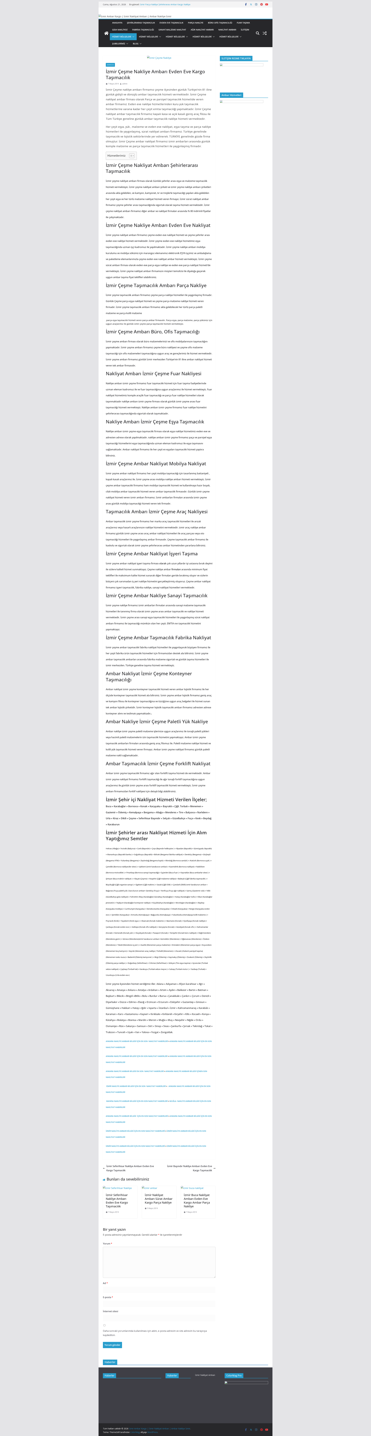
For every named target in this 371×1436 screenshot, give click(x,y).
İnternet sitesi (110, 1311)
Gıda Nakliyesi (120, 29)
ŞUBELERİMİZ (118, 43)
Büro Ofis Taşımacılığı (220, 22)
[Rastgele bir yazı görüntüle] (264, 33)
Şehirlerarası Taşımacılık (141, 22)
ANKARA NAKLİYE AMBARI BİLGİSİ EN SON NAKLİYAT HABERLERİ (135, 1071)
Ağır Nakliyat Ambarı (202, 29)
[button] (132, 37)
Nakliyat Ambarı (227, 29)
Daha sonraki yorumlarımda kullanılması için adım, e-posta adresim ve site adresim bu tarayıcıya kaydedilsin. (155, 1333)
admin (124, 84)
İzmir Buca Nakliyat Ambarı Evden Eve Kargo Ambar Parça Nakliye (197, 1200)
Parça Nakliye (195, 22)
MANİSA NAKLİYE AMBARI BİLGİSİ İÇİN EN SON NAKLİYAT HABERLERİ (137, 1101)
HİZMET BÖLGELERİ (121, 36)
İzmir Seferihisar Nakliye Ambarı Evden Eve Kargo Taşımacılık (130, 1168)
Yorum (107, 1243)
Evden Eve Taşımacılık (171, 22)
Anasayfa (117, 22)
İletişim (245, 29)
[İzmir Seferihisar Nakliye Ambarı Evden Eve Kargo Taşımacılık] (117, 1188)
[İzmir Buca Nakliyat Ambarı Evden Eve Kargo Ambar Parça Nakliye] (192, 1188)
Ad (105, 1283)
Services (110, 65)
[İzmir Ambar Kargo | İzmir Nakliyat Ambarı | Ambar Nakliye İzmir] (106, 33)
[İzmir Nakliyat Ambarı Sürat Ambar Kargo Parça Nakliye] (149, 1188)
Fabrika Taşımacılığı (143, 29)
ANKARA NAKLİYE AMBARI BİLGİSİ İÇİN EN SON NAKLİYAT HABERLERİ (137, 1041)
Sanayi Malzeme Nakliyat (172, 29)
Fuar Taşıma (243, 22)
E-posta (108, 1297)
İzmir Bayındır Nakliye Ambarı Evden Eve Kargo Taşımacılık (189, 1168)
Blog (135, 43)
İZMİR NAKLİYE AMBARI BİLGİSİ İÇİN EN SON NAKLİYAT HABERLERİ (136, 1086)
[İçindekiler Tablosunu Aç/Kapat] (130, 155)
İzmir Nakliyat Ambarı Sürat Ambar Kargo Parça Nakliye (158, 1198)
